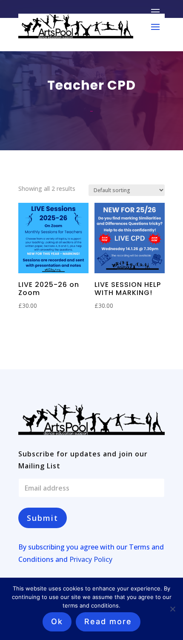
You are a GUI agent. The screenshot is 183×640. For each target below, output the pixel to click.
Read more (108, 621)
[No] (172, 609)
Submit (42, 518)
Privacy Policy (90, 559)
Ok (57, 621)
